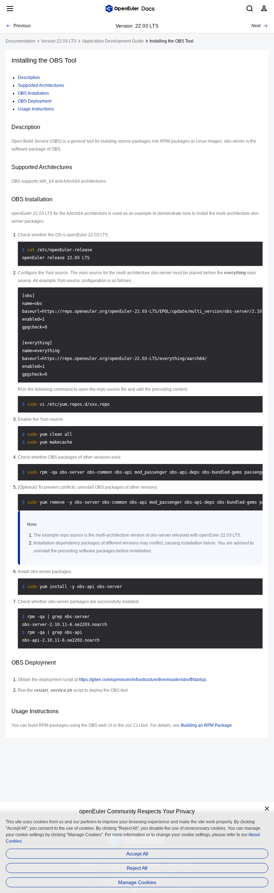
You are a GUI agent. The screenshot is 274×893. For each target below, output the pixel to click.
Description (29, 77)
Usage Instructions (36, 109)
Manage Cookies (137, 882)
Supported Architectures (41, 85)
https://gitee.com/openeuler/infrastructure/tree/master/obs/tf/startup (142, 679)
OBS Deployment (34, 101)
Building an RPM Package (206, 725)
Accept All (137, 854)
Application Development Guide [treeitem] (113, 41)
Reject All (137, 868)
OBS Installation (33, 93)
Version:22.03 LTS (58, 41)
